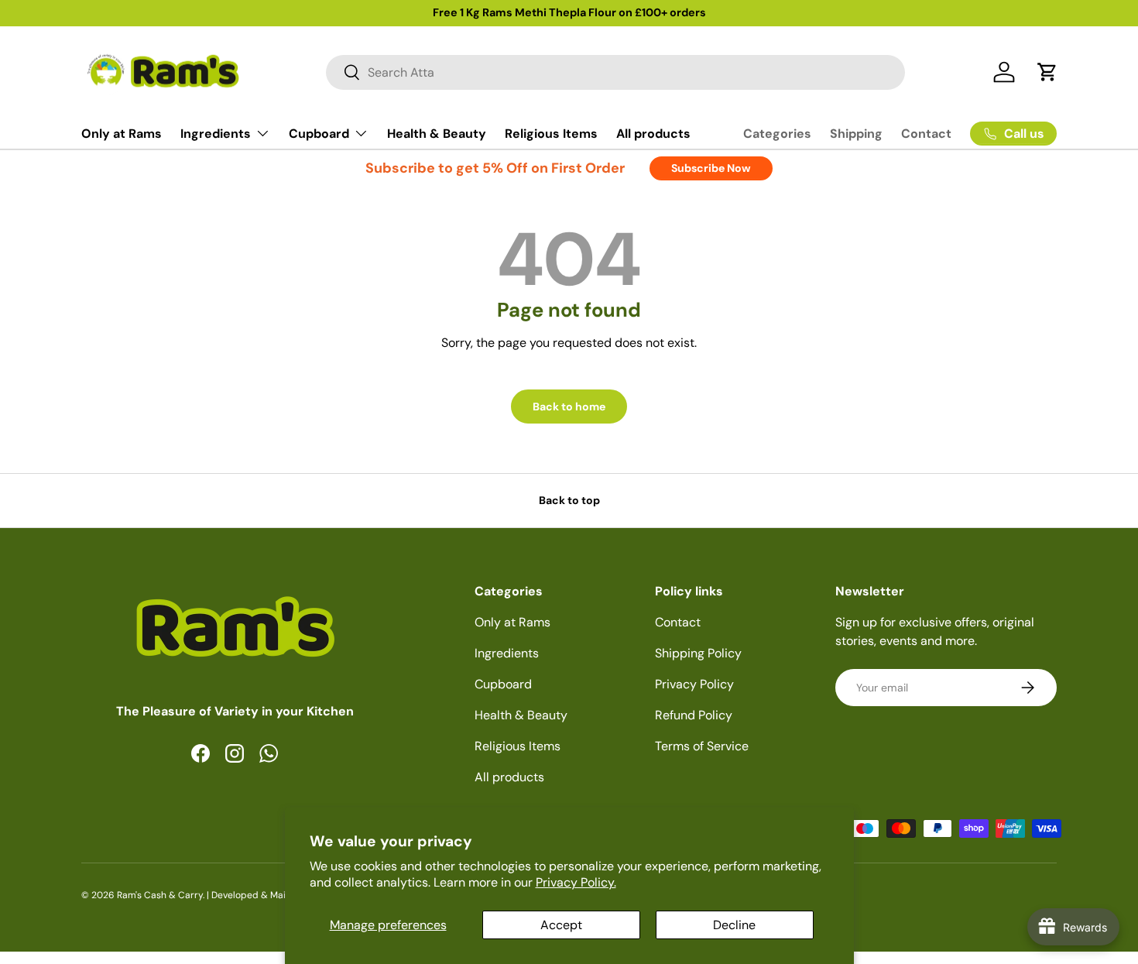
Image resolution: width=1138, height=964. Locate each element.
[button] (1047, 72)
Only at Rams (121, 133)
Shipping (856, 133)
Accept (561, 925)
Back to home (569, 406)
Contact (926, 133)
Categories (777, 133)
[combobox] (616, 72)
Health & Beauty (436, 133)
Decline (734, 925)
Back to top (569, 500)
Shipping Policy (698, 653)
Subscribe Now (711, 168)
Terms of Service (702, 746)
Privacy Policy (694, 684)
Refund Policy (693, 715)
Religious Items (551, 133)
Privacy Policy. (576, 882)
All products (653, 133)
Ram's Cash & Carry (160, 895)
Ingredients (215, 133)
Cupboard (319, 133)
